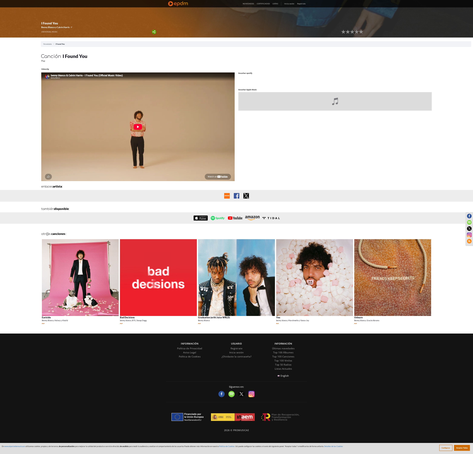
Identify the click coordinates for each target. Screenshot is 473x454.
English (285, 375)
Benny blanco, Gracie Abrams (366, 320)
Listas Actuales (283, 368)
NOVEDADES (248, 4)
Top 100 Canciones (283, 356)
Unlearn (358, 317)
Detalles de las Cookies (333, 446)
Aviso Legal (189, 352)
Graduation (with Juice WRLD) (214, 317)
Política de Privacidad (189, 348)
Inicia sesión (289, 4)
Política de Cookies (190, 356)
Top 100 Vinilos (283, 360)
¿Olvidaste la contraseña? (236, 356)
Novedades (47, 44)
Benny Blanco (204, 320)
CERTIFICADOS (263, 4)
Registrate (237, 348)
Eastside (46, 317)
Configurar (446, 448)
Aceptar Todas (462, 448)
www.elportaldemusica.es (14, 446)
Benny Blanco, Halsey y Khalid (55, 320)
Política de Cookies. (227, 446)
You (278, 317)
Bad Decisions (127, 317)
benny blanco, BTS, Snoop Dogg (133, 320)
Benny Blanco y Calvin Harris (55, 27)
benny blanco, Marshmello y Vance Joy (292, 320)
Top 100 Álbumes (283, 352)
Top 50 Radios (283, 364)
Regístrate (301, 4)
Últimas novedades (283, 348)
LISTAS (275, 4)
